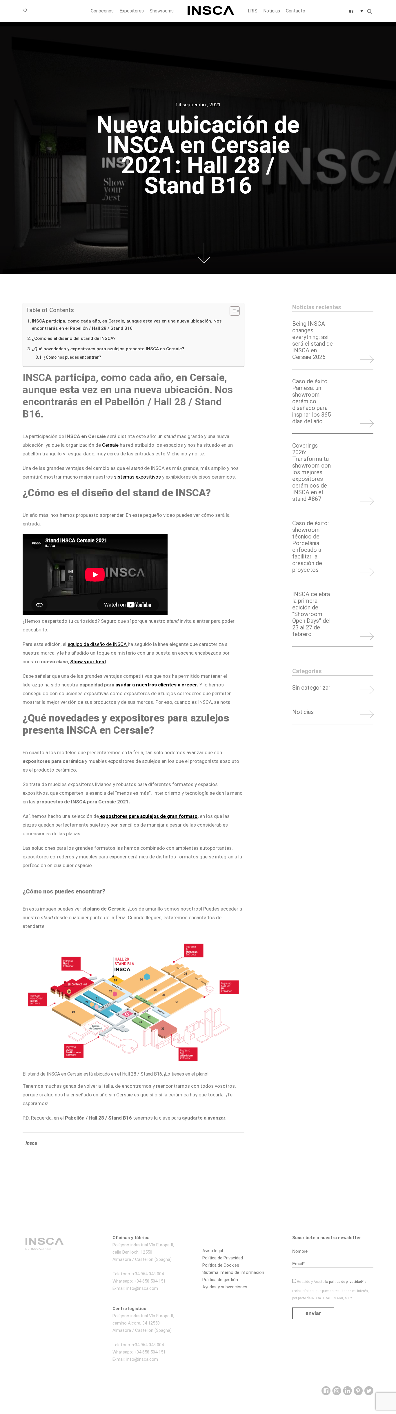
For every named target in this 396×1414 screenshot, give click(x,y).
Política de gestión (220, 1279)
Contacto (295, 11)
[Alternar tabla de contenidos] (231, 311)
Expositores (131, 11)
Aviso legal (212, 1250)
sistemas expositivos (137, 477)
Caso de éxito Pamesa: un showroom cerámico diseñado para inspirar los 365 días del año (311, 401)
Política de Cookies (220, 1265)
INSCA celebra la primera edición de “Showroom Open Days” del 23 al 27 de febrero (311, 614)
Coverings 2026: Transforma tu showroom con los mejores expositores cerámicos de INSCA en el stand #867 (311, 472)
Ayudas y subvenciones (224, 1287)
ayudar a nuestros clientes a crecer (156, 685)
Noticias (271, 11)
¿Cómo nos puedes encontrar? (72, 357)
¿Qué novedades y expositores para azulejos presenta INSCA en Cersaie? (108, 348)
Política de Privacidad (222, 1258)
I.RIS (252, 11)
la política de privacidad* (344, 1282)
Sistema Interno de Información (233, 1272)
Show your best (88, 661)
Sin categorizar (311, 687)
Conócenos (102, 11)
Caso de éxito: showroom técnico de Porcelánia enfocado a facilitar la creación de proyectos (310, 546)
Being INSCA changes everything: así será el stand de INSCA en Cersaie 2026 (312, 340)
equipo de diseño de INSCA (98, 644)
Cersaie (111, 445)
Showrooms (162, 11)
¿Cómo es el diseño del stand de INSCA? (73, 338)
